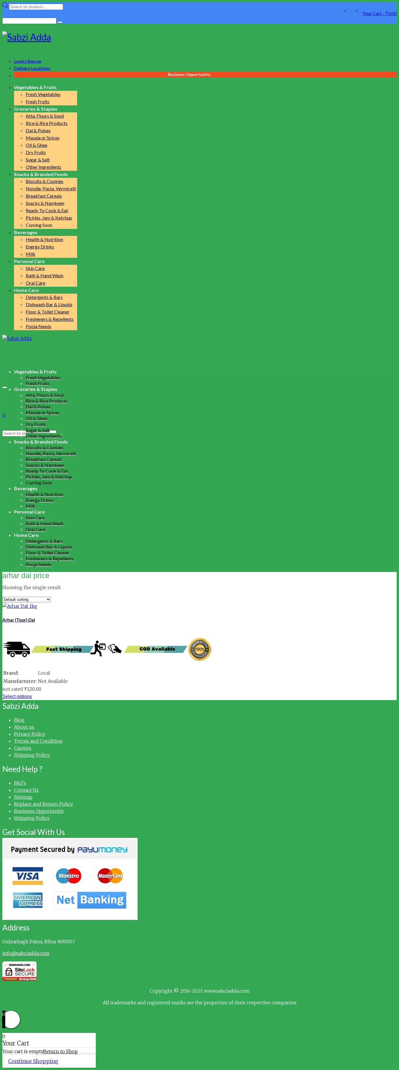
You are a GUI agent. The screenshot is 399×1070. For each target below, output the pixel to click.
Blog (19, 720)
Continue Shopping (33, 1061)
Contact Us (26, 790)
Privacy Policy (29, 734)
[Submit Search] (60, 22)
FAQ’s (20, 783)
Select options (17, 696)
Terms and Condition (38, 741)
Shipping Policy (32, 755)
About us (24, 727)
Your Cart (379, 13)
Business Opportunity (39, 811)
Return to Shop (60, 1051)
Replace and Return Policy (43, 804)
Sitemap (23, 797)
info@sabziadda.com (25, 953)
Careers (22, 748)
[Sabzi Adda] (199, 37)
